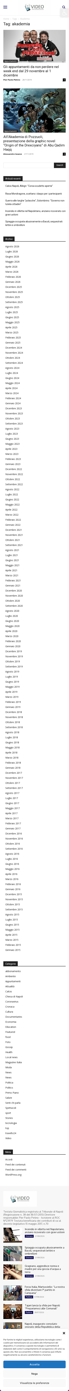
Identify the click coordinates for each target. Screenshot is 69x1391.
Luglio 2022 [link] (11, 494)
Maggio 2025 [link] (12, 322)
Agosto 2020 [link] (12, 610)
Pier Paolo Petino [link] (11, 79)
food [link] (8, 1037)
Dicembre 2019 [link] (13, 651)
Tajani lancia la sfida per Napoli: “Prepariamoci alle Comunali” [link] (42, 1307)
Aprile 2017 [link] (11, 813)
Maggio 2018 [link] (12, 747)
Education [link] (10, 1026)
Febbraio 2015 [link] (13, 944)
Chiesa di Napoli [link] (14, 996)
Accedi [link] (8, 1159)
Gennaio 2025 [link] (12, 342)
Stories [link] (9, 1118)
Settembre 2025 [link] (14, 302)
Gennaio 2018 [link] (12, 767)
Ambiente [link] (10, 976)
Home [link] (6, 18)
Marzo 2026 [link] (11, 271)
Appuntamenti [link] (10, 61)
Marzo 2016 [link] (11, 879)
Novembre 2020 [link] (14, 595)
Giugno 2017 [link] (12, 803)
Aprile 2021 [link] (11, 570)
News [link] (8, 1072)
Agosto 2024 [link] (12, 367)
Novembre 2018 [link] (14, 717)
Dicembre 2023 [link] (13, 408)
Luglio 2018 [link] (11, 737)
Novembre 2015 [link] (14, 899)
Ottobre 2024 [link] (12, 357)
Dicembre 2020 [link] (13, 590)
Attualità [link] (9, 986)
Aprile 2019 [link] (11, 691)
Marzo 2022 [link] (11, 514)
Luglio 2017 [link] (11, 798)
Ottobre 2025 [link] (12, 297)
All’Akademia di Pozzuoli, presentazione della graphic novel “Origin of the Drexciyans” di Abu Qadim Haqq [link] (34, 143)
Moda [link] (8, 1067)
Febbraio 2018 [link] (13, 762)
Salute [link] (8, 1097)
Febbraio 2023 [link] (13, 459)
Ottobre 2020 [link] (12, 600)
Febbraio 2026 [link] (13, 276)
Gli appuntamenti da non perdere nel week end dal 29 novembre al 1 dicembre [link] (31, 71)
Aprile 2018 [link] (11, 752)
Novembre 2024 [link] (14, 352)
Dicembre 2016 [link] (13, 833)
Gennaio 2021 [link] (12, 585)
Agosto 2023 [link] (12, 428)
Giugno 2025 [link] (12, 317)
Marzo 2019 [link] (11, 696)
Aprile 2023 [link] (11, 448)
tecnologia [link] (11, 1123)
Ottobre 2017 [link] (12, 782)
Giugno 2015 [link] (12, 924)
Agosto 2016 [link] (12, 853)
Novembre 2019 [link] (14, 656)
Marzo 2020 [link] (11, 636)
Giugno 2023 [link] (12, 438)
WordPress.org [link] (13, 1174)
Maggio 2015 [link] (12, 929)
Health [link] (8, 1052)
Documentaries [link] (13, 1016)
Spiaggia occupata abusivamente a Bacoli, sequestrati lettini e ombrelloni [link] (33, 223)
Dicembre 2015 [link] (13, 894)
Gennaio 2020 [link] (12, 646)
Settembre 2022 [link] (14, 484)
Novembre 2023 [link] (14, 413)
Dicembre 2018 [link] (13, 712)
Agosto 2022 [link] (12, 489)
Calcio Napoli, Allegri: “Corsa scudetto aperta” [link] (29, 186)
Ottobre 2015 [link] (12, 904)
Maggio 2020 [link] (12, 626)
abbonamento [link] (13, 971)
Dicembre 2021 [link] (13, 529)
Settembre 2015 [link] (14, 909)
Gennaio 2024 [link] (12, 403)
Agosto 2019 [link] (12, 671)
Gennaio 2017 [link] (12, 828)
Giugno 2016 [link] (12, 863)
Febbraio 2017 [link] (13, 823)
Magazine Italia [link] (13, 1062)
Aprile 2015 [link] (11, 934)
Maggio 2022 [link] (12, 504)
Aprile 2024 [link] (11, 388)
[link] (64, 12)
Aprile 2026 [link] (11, 266)
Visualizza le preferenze (34, 1383)
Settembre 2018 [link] (14, 727)
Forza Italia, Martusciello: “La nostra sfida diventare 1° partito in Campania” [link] (45, 1289)
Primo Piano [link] (12, 1092)
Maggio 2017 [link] (12, 808)
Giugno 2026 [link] (12, 256)
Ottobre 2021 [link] (12, 540)
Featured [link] (10, 1032)
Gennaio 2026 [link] (12, 281)
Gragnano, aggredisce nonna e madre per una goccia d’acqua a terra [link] (43, 1269)
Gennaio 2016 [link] (12, 889)
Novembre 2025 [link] (14, 292)
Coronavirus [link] (11, 1001)
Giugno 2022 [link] (12, 499)
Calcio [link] (8, 991)
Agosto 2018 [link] (12, 732)
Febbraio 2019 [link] (13, 702)
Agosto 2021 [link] (12, 550)
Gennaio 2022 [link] (12, 524)
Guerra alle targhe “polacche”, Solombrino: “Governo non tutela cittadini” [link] (34, 202)
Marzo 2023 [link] (11, 454)
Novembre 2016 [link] (14, 838)
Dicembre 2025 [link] (13, 286)
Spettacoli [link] (10, 1107)
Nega (34, 1373)
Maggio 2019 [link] (12, 686)
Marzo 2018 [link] (11, 757)
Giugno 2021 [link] (12, 560)
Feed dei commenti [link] (15, 1169)
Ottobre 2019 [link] (12, 661)
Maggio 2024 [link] (12, 383)
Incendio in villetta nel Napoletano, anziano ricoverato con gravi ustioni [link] (35, 213)
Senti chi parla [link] (12, 1102)
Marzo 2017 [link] (11, 818)
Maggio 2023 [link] (12, 443)
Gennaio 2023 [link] (12, 464)
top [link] (7, 1128)
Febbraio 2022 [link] (13, 519)
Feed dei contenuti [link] (15, 1164)
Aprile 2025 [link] (11, 327)
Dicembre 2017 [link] (13, 772)
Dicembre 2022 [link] (13, 469)
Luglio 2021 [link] (11, 555)
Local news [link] (11, 1057)
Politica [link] (9, 1082)
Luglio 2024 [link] (11, 373)
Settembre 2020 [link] (14, 605)
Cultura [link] (9, 1011)
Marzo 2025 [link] (11, 332)
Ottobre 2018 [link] (12, 722)
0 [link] (64, 80)
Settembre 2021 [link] (14, 545)
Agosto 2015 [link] (12, 914)
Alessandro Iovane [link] (12, 154)
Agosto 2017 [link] (12, 793)
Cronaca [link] (9, 1006)
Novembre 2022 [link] (14, 474)
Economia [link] (10, 1021)
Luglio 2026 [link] (11, 251)
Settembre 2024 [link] (14, 362)
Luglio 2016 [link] (11, 858)
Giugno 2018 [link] (12, 742)
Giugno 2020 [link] (12, 621)
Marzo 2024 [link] (11, 393)
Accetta (35, 1364)
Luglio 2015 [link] (11, 919)
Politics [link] (9, 1087)
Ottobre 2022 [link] (12, 479)
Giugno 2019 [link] (12, 681)
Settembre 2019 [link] (14, 666)
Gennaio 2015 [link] (12, 950)
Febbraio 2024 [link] (13, 398)
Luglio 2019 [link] (11, 676)
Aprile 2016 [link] (11, 874)
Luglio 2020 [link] (11, 615)
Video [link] (8, 1138)
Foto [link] (8, 1042)
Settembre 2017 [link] (14, 788)
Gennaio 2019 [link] (12, 707)
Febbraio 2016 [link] (13, 884)
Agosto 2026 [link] (12, 246)
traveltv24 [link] (10, 1133)
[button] (64, 1333)
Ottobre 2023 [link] (12, 418)
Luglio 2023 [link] (11, 433)
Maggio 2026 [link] (12, 261)
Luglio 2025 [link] (11, 312)
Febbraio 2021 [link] (13, 580)
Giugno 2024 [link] (12, 378)
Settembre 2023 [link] (14, 423)
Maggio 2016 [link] (12, 869)
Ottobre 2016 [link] (12, 843)
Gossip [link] (9, 1047)
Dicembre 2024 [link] (13, 347)
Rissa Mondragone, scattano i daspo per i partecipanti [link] (33, 193)
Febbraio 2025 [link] (13, 337)
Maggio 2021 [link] (12, 565)
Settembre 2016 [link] (14, 848)
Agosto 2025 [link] (12, 307)
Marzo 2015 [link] (11, 939)
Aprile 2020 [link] (11, 631)
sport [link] (8, 1112)
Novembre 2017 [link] (14, 777)
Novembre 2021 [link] (14, 534)
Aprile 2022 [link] (11, 509)
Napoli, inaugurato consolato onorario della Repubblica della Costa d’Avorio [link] (42, 1326)
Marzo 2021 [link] (11, 575)
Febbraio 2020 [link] (13, 641)
